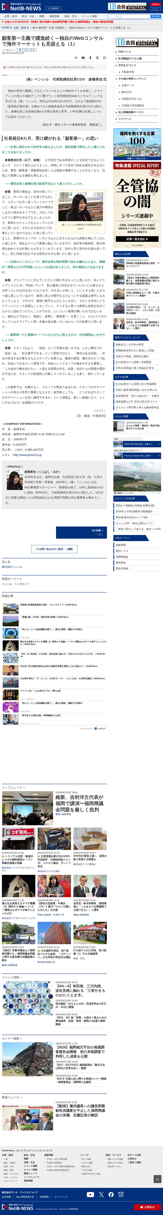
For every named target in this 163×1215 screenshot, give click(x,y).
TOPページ (124, 51)
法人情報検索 (53, 8)
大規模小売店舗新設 (132, 105)
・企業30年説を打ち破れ (90, 1174)
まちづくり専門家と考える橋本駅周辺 (137, 407)
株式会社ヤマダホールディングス (18, 918)
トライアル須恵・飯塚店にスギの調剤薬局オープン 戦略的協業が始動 (18, 859)
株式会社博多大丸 (46, 962)
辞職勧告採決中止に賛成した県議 (135, 350)
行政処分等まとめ (131, 98)
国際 (41, 16)
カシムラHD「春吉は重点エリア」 (135, 523)
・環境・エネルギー (10, 1174)
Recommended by (86, 729)
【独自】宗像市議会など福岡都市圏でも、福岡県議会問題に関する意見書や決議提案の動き (142, 280)
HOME (6, 27)
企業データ (127, 85)
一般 (32, 27)
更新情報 (28, 1180)
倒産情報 (54, 16)
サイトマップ (61, 1197)
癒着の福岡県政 (63, 814)
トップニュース (31, 1177)
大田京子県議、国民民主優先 (132, 356)
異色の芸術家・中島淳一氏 (51, 914)
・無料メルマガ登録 (114, 1159)
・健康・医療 (7, 1170)
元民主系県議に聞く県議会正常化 (135, 368)
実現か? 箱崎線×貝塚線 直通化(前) (135, 505)
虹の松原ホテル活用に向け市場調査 (136, 384)
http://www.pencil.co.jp (27, 455)
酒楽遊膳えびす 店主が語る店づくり (136, 401)
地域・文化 (70, 16)
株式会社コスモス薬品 (49, 871)
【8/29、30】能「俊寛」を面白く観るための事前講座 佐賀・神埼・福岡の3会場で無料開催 (81, 1021)
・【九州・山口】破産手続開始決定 (59, 1166)
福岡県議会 (122, 556)
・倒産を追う (85, 1166)
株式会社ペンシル (12, 566)
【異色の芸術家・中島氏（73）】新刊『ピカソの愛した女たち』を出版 (54, 906)
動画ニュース (30, 1173)
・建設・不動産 (8, 1163)
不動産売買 (127, 72)
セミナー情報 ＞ (12, 1038)
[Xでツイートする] (97, 57)
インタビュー (8, 50)
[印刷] (83, 57)
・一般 (5, 1159)
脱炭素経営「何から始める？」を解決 (137, 395)
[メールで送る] (104, 57)
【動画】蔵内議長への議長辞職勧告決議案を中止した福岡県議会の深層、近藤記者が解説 (80, 1110)
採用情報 (44, 1197)
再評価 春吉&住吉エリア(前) (132, 517)
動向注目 (126, 92)
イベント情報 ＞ (12, 977)
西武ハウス (122, 551)
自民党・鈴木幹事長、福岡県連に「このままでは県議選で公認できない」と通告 (89, 906)
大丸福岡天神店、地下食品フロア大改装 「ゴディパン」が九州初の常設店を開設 (54, 954)
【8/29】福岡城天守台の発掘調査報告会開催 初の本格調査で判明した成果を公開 (80, 1051)
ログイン (155, 9)
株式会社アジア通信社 (84, 864)
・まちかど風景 (86, 1163)
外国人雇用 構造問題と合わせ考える (136, 390)
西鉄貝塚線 (122, 568)
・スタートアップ (9, 1181)
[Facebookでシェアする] (90, 57)
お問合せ (132, 1158)
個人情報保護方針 (25, 1197)
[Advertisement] (54, 758)
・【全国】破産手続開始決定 (56, 1170)
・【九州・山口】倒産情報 (55, 1159)
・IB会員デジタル (113, 1166)
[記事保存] (76, 57)
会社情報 (6, 1197)
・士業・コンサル (9, 1177)
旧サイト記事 (134, 1155)
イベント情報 (89, 16)
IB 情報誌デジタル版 (130, 58)
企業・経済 (10, 16)
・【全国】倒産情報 (52, 1163)
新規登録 (155, 4)
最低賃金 (121, 562)
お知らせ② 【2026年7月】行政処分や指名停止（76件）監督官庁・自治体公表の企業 (53, 21)
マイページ (124, 119)
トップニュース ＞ (14, 787)
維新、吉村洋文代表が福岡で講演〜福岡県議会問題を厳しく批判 (79, 803)
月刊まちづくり (127, 65)
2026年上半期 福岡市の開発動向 (134, 511)
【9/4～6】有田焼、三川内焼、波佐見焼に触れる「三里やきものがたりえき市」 (81, 990)
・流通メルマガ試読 (114, 1163)
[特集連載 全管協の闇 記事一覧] (137, 205)
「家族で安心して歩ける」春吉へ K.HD (138, 529)
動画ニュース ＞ (12, 1097)
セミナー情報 (30, 1169)
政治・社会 (28, 16)
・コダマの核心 (86, 1170)
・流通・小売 (7, 1166)
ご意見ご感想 (134, 1162)
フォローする (28, 50)
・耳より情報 (85, 1159)
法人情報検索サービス (131, 112)
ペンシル (7, 584)
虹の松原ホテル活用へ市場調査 (133, 362)
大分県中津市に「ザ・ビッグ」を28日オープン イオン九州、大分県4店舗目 (143, 310)
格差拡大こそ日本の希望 (130, 344)
